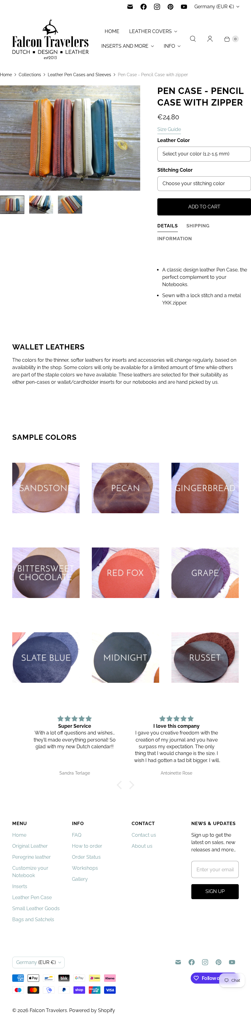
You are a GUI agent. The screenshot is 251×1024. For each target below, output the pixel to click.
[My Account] (210, 39)
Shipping (198, 226)
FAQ (76, 835)
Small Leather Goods (36, 908)
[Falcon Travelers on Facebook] (143, 6)
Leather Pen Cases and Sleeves (79, 74)
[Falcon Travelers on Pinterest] (170, 6)
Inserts (19, 886)
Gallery (80, 879)
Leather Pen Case (32, 897)
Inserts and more (124, 46)
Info (169, 46)
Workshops (85, 868)
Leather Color (173, 140)
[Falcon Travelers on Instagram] (157, 6)
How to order (87, 846)
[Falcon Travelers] (50, 39)
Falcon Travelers (48, 1010)
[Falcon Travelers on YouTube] (184, 6)
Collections (30, 74)
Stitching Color (175, 170)
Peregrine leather (31, 857)
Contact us (144, 835)
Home (112, 31)
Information (174, 238)
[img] (74, 719)
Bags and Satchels (33, 919)
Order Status (86, 857)
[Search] (192, 39)
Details (167, 226)
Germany (214, 6)
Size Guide (169, 129)
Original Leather (30, 846)
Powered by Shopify (92, 1010)
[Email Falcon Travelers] (130, 6)
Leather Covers (150, 31)
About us (142, 846)
